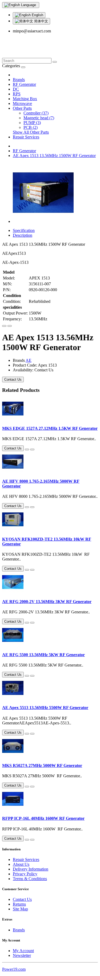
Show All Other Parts (31, 132)
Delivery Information (30, 869)
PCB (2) (30, 127)
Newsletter (22, 955)
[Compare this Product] (9, 326)
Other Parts (22, 108)
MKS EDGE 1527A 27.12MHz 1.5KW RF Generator (50, 428)
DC (16, 89)
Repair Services (26, 137)
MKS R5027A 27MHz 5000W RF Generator (42, 765)
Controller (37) (36, 113)
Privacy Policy (25, 874)
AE (28, 360)
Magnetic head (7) (38, 118)
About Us (21, 864)
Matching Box (25, 98)
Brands (19, 79)
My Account (23, 950)
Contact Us (13, 379)
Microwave (22, 103)
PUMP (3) (32, 122)
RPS (17, 94)
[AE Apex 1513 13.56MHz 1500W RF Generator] (43, 221)
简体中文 (40, 21)
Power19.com (14, 969)
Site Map (20, 909)
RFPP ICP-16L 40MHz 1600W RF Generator (43, 818)
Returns (19, 904)
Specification (24, 230)
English (37, 15)
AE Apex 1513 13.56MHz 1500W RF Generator (54, 155)
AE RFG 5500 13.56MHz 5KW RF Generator (43, 654)
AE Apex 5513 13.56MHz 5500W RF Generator (45, 707)
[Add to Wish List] (4, 326)
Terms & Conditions (30, 878)
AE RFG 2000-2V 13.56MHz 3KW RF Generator (46, 601)
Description (22, 235)
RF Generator (24, 84)
